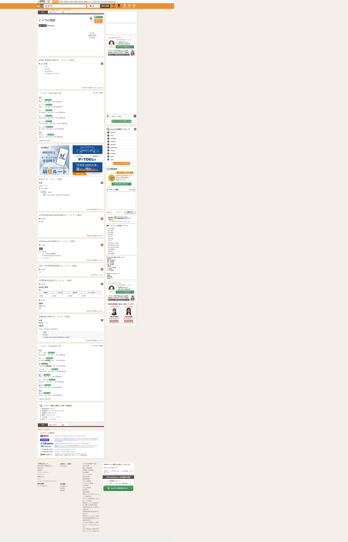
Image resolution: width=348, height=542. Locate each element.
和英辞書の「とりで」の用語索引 (43, 429)
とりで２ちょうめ (113, 245)
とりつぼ (110, 230)
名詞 (49, 192)
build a (47, 337)
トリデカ (44, 417)
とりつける (111, 228)
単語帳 (108, 275)
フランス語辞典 (87, 481)
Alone (40, 106)
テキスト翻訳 (114, 189)
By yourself (42, 112)
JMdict (65, 438)
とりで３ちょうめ (113, 247)
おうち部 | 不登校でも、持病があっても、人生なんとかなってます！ (91, 524)
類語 (63, 12)
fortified (45, 255)
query (112, 156)
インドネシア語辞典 (111, 267)
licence (60, 441)
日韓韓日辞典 (86, 479)
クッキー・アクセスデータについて (46, 481)
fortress (47, 69)
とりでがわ (111, 249)
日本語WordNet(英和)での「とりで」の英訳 (57, 241)
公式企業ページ (64, 486)
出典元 (83, 87)
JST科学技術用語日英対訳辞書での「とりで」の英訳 (60, 215)
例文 (50, 12)
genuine (113, 144)
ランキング (95, 87)
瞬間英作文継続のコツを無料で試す (98, 21)
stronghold (48, 71)
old (41, 360)
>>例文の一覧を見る (44, 140)
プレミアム (125, 7)
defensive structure (54, 255)
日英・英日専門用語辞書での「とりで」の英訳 (58, 265)
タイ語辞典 (109, 269)
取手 (40, 308)
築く (47, 334)
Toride (41, 295)
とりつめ (110, 232)
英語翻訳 (86, 1)
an (39, 360)
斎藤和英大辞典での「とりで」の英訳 (54, 316)
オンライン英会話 (92, 1)
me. (43, 136)
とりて (110, 236)
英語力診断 (80, 1)
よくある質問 (124, 471)
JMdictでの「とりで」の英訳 (50, 179)
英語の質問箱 (86, 492)
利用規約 (39, 470)
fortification (66, 195)
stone (41, 366)
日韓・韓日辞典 (110, 264)
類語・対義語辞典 (87, 468)
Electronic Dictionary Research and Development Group (76, 439)
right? (44, 118)
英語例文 (61, 1)
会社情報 (62, 488)
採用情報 (62, 490)
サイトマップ (40, 474)
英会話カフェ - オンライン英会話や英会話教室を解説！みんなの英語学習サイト (91, 518)
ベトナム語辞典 (110, 270)
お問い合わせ (63, 466)
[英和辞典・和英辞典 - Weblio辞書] (41, 1)
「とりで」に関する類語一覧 (44, 257)
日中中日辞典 (86, 476)
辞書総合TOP (40, 476)
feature (113, 150)
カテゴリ (101, 87)
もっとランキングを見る (121, 163)
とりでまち (111, 253)
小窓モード (114, 7)
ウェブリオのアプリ (42, 486)
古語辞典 (109, 266)
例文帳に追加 (48, 100)
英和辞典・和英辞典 (49, 9)
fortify (68, 337)
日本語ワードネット (59, 445)
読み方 (41, 186)
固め (48, 253)
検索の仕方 (40, 468)
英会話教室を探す (112, 1)
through (113, 153)
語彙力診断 (109, 276)
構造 (54, 253)
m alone (44, 123)
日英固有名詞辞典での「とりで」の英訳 (55, 280)
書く (47, 188)
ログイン (129, 7)
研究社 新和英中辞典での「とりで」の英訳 (56, 60)
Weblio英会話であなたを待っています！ (121, 304)
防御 (52, 253)
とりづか (110, 234)
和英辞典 (58, 9)
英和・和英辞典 (110, 261)
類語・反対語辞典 (111, 260)
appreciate (114, 147)
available (113, 138)
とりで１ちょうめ (113, 243)
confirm (113, 141)
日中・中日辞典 (110, 263)
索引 (86, 87)
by (41, 371)
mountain (49, 73)
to (43, 337)
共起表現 (71, 1)
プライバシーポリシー (43, 472)
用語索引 (90, 87)
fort (46, 66)
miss (112, 135)
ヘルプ (39, 479)
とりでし (110, 251)
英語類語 (66, 1)
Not (40, 381)
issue (112, 159)
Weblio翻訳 (132, 189)
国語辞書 (109, 258)
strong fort (45, 408)
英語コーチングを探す (102, 1)
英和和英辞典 (55, 1)
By (39, 129)
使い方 (119, 7)
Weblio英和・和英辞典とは (44, 466)
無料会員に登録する (121, 184)
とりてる (110, 238)
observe (113, 132)
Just (40, 136)
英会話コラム (110, 278)
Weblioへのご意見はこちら (111, 467)
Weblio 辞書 (41, 9)
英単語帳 (75, 1)
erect (54, 337)
